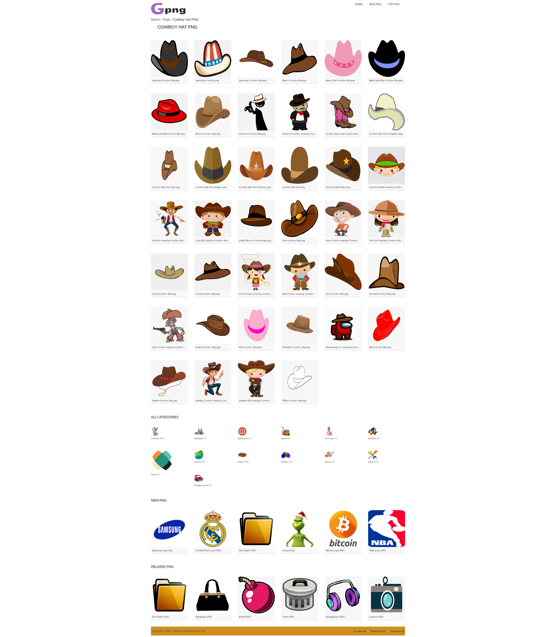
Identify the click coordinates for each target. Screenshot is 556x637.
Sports (327, 461)
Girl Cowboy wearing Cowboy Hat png (259, 293)
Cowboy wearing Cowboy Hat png (170, 240)
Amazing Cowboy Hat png (165, 80)
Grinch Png (288, 550)
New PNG (375, 4)
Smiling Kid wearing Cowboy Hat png (258, 400)
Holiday (372, 438)
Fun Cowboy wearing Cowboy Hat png (346, 240)
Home (359, 4)
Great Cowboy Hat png (207, 293)
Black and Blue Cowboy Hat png (386, 80)
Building (198, 438)
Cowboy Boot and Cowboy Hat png (344, 133)
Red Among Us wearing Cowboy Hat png (347, 347)
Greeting (329, 438)
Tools (166, 19)
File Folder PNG (247, 550)
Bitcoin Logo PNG (335, 550)
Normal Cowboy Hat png (382, 293)
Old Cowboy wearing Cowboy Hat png (172, 347)
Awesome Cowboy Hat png (253, 80)
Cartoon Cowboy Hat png (252, 133)
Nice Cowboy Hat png (337, 293)
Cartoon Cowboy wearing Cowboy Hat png (305, 133)
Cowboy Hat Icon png (293, 187)
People (284, 461)
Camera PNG (376, 616)
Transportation (201, 485)
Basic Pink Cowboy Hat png (340, 80)
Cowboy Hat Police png (338, 187)
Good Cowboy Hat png (164, 293)
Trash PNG (288, 616)
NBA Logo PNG (377, 550)
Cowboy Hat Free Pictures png (255, 187)
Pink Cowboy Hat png (250, 347)
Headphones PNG (335, 616)
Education (242, 438)
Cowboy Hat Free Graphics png (385, 133)
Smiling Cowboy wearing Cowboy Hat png (217, 400)
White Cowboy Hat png (294, 400)
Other (240, 461)
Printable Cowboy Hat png (296, 347)
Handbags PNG (203, 616)
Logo (153, 474)
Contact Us (359, 631)
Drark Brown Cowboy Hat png (255, 240)
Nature (197, 461)
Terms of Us (397, 631)
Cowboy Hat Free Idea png (166, 187)
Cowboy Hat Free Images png (210, 187)
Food (283, 438)
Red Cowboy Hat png (380, 347)
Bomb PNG (245, 616)
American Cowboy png (207, 80)
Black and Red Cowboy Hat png (168, 133)
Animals (154, 438)
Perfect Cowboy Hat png (208, 347)
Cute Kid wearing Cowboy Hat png (213, 240)
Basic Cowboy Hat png (294, 80)
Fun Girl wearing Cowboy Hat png (387, 240)
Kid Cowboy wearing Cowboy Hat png (302, 293)
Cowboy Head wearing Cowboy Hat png (390, 187)
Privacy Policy (378, 631)
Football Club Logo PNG (208, 550)
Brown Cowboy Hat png (208, 133)
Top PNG (394, 4)
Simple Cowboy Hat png (164, 400)
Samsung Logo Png (162, 550)
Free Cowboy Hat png (293, 240)
